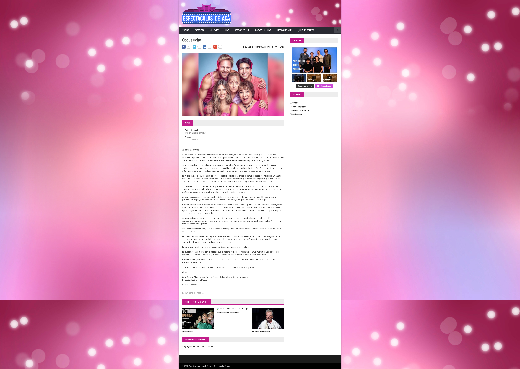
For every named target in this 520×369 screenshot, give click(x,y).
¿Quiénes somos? (306, 30)
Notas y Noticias (263, 30)
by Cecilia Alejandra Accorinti (257, 47)
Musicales (214, 30)
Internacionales (284, 30)
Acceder (294, 102)
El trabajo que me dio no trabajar (228, 312)
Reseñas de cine (242, 30)
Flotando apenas (187, 331)
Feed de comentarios (299, 110)
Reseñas (185, 30)
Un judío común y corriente (261, 331)
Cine (227, 30)
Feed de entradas (298, 106)
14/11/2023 (278, 47)
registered (191, 346)
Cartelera (199, 30)
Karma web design (204, 366)
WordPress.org (296, 114)
